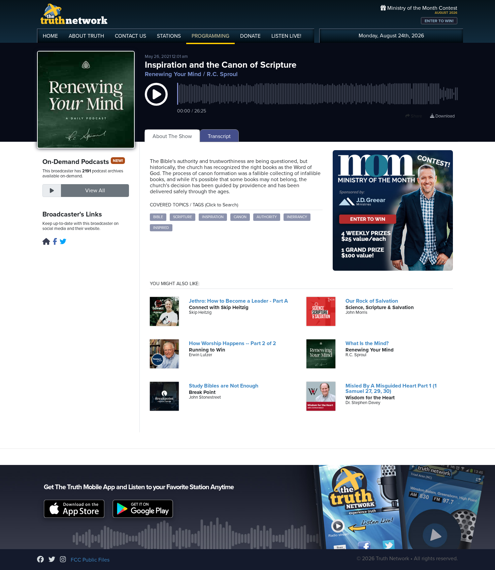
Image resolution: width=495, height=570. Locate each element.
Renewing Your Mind (173, 74)
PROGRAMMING (210, 36)
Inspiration (213, 217)
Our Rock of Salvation (371, 301)
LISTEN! (286, 36)
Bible (158, 217)
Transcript (219, 136)
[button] (156, 101)
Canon (240, 217)
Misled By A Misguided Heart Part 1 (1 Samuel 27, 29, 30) (391, 388)
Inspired (161, 228)
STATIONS (169, 36)
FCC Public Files (90, 560)
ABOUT (86, 36)
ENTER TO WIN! (439, 21)
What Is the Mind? (367, 343)
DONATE (250, 36)
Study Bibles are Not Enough (223, 385)
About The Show (172, 136)
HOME (50, 36)
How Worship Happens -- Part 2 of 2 (232, 343)
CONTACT (130, 36)
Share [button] (416, 116)
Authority (267, 217)
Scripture (182, 217)
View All (95, 190)
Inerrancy (297, 217)
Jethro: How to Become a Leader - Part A (238, 301)
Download (444, 116)
